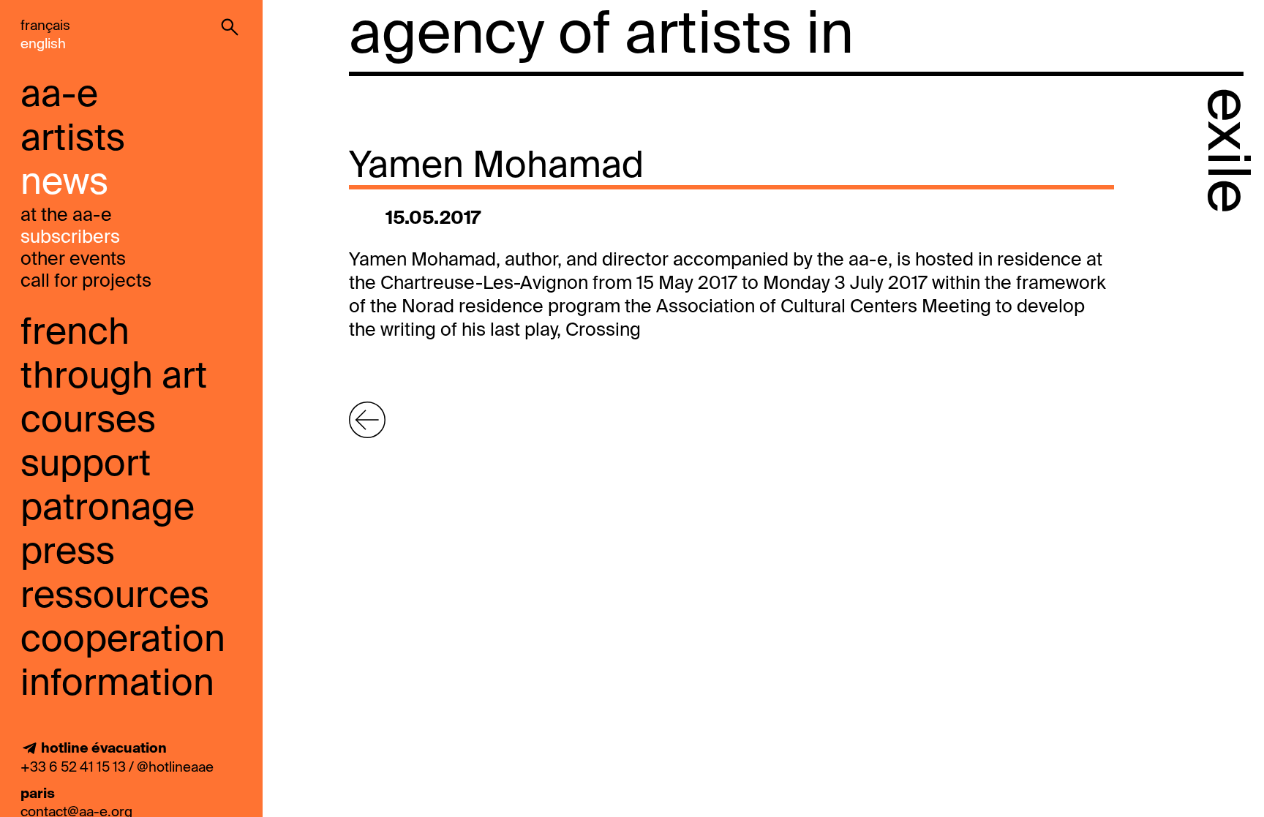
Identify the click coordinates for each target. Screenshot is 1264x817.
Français (45, 26)
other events (73, 260)
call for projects (85, 282)
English (43, 44)
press (67, 553)
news (64, 183)
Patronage (107, 509)
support (85, 465)
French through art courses (113, 377)
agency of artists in (601, 36)
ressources (114, 597)
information (117, 684)
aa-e (59, 96)
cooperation (122, 640)
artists (72, 139)
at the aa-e (66, 216)
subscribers (70, 238)
